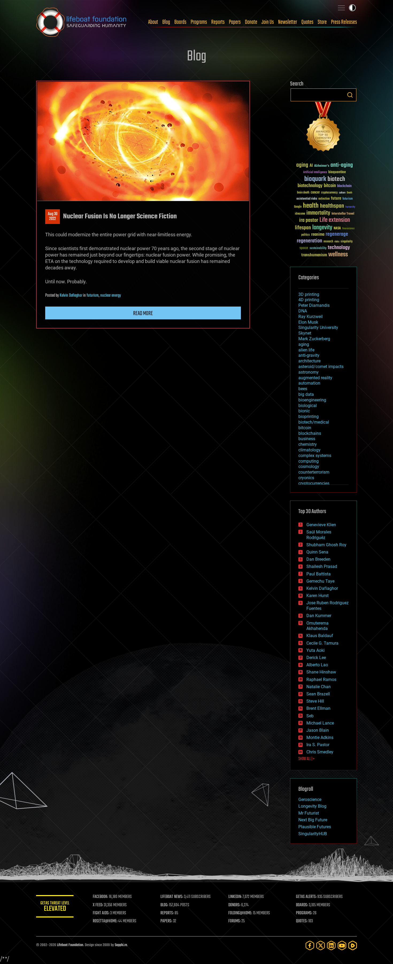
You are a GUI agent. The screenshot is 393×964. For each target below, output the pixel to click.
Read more (143, 313)
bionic (304, 410)
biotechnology (310, 186)
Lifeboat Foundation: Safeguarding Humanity (81, 22)
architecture (309, 360)
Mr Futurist (308, 813)
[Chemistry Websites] (323, 128)
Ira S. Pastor (317, 744)
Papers (235, 22)
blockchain (344, 186)
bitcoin (330, 186)
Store (322, 22)
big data (306, 394)
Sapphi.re (121, 945)
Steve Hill (315, 701)
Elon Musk (308, 322)
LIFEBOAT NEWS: (171, 896)
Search (350, 94)
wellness (338, 254)
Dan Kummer (318, 615)
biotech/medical (313, 422)
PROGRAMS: (304, 913)
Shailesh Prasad (321, 566)
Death (349, 192)
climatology (309, 449)
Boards (180, 22)
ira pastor (308, 220)
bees (302, 388)
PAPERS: (166, 921)
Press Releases (344, 22)
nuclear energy (110, 295)
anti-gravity (308, 355)
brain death (303, 193)
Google (298, 207)
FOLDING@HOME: (240, 913)
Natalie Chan (318, 686)
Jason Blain (317, 730)
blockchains (309, 433)
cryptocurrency (329, 193)
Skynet (304, 333)
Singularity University (318, 327)
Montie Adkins (319, 737)
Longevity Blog (312, 806)
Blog (166, 22)
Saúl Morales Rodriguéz (318, 534)
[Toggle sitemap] (341, 7)
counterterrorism (313, 472)
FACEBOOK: (100, 896)
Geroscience (309, 799)
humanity (350, 207)
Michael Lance (320, 723)
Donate (251, 22)
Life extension (334, 220)
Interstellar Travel (343, 214)
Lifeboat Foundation (70, 945)
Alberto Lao (317, 664)
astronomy (308, 372)
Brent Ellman (318, 708)
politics (305, 235)
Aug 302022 (52, 216)
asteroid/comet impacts (321, 366)
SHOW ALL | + (306, 759)
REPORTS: (167, 913)
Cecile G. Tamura (322, 643)
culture (342, 192)
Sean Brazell (318, 693)
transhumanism (314, 255)
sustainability (318, 248)
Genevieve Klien (321, 524)
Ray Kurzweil (310, 316)
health (311, 206)
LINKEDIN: (235, 896)
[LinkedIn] (331, 945)
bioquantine (337, 172)
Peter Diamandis (314, 305)
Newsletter (287, 22)
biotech (336, 179)
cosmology (308, 466)
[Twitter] (320, 945)
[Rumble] (352, 945)
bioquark (315, 179)
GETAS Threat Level (54, 907)
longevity (322, 227)
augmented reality (315, 377)
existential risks (306, 199)
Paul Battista (318, 573)
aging (302, 165)
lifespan (303, 228)
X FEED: (98, 905)
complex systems (314, 455)
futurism (93, 295)
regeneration (309, 241)
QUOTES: (301, 921)
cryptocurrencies (313, 483)
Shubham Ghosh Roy (326, 544)
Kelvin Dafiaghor (71, 295)
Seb (310, 715)
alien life (306, 350)
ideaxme (300, 214)
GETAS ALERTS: (306, 896)
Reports (218, 22)
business (306, 438)
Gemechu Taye (320, 581)
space (303, 248)
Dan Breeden (318, 559)
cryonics (306, 477)
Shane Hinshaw (321, 672)
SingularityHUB (312, 833)
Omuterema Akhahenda (317, 626)
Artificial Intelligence (315, 172)
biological (307, 405)
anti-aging (341, 165)
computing (308, 461)
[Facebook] (310, 945)
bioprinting (308, 416)
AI (311, 165)
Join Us (267, 22)
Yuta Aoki (315, 650)
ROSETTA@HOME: (105, 921)
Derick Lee (316, 657)
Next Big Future (312, 819)
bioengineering (312, 399)
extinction (324, 199)
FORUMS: (234, 921)
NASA (337, 228)
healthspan (332, 206)
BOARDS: (302, 905)
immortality (318, 213)
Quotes (307, 22)
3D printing (308, 294)
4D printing (308, 299)
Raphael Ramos (321, 679)
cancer (315, 193)
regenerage (337, 234)
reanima (317, 234)
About (153, 22)
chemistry (307, 444)
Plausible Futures (314, 826)
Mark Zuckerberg (314, 338)
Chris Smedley (319, 751)
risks (336, 241)
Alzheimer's (321, 166)
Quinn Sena (317, 552)
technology (339, 248)
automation (309, 383)
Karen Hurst (317, 595)
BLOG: (164, 905)
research (328, 241)
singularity (347, 241)
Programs (199, 22)
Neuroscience (348, 228)
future (336, 198)
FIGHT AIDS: (101, 913)
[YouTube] (342, 945)
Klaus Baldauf (319, 635)
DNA (302, 310)
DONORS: (234, 905)
